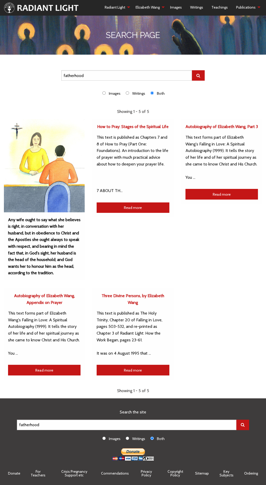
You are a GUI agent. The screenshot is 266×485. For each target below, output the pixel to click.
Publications (246, 7)
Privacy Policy (146, 473)
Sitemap (202, 473)
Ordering (251, 473)
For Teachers (38, 473)
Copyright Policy (175, 473)
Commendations (115, 473)
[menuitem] (116, 7)
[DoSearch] (198, 75)
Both (161, 93)
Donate (14, 473)
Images (176, 7)
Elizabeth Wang (148, 7)
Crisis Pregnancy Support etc (74, 473)
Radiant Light (115, 7)
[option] (114, 93)
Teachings (219, 7)
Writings (196, 7)
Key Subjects (227, 473)
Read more (133, 207)
